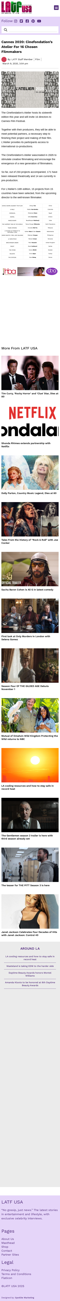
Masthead (8, 1243)
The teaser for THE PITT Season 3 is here (25, 885)
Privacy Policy (10, 1270)
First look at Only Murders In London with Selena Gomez (25, 638)
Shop (4, 1246)
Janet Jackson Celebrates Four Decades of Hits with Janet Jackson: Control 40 (29, 933)
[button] (56, 7)
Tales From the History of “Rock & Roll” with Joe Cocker (29, 541)
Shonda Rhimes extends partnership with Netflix (26, 445)
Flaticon (6, 1278)
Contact (6, 1250)
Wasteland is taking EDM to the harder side (30, 966)
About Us (7, 1239)
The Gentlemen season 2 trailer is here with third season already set (27, 837)
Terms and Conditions (16, 1274)
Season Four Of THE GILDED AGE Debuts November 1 (25, 688)
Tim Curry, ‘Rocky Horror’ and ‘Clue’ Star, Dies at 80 (29, 395)
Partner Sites (10, 1254)
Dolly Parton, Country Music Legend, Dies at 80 (29, 493)
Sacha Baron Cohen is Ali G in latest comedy (27, 589)
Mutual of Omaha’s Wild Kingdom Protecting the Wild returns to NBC (29, 737)
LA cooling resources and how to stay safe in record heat (27, 787)
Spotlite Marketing (24, 1297)
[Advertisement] (30, 309)
